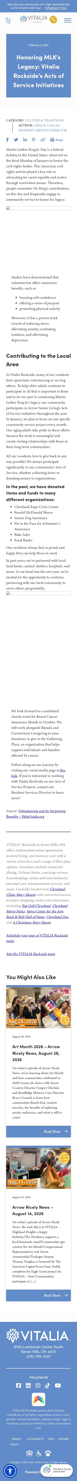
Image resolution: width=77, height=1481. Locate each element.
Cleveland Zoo (57, 916)
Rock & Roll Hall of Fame (25, 916)
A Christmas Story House (32, 922)
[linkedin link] (28, 1385)
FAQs (51, 1438)
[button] (10, 1471)
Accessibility (35, 1438)
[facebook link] (18, 1385)
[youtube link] (58, 1385)
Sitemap (64, 1438)
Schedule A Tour (56, 8)
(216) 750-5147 (38, 1356)
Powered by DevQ (38, 1471)
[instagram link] (38, 1385)
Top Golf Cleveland (36, 905)
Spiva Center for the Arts (44, 911)
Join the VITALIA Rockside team (30, 953)
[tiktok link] (47, 1385)
